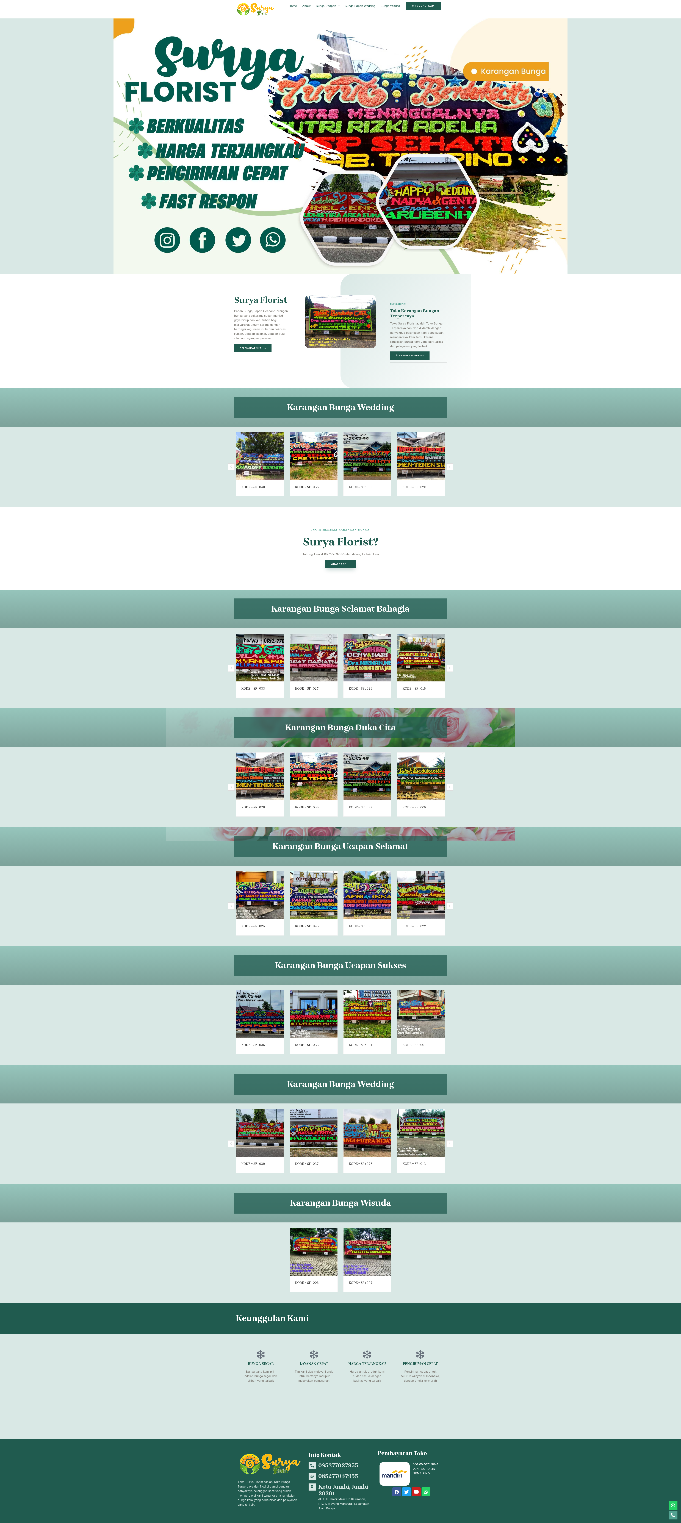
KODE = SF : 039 (253, 1164)
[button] (327, 6)
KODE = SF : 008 (414, 807)
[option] (260, 464)
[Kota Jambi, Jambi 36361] (312, 1487)
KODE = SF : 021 (360, 1045)
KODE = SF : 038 (307, 487)
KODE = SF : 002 (360, 1283)
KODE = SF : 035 (307, 1045)
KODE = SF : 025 (253, 926)
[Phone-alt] (673, 1515)
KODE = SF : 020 (414, 487)
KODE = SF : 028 (360, 1164)
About (306, 6)
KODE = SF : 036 (253, 1045)
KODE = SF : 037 (307, 1164)
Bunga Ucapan (326, 6)
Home (293, 6)
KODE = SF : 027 (307, 688)
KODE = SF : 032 (360, 487)
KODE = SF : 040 (253, 487)
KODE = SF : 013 (414, 1164)
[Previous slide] (231, 466)
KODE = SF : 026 (360, 688)
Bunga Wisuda (390, 6)
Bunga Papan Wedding (360, 6)
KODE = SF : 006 (307, 1283)
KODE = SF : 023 (360, 926)
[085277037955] (312, 1465)
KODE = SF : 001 (414, 1045)
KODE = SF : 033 (253, 688)
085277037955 (338, 1465)
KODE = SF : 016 (414, 688)
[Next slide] (449, 466)
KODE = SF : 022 (414, 926)
